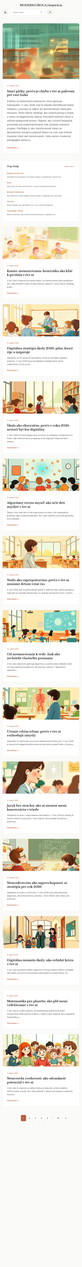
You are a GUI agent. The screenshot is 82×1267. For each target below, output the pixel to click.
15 (58, 1118)
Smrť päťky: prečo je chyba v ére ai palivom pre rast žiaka (41, 93)
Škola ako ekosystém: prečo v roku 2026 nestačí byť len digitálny (38, 427)
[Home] (5, 12)
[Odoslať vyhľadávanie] (41, 12)
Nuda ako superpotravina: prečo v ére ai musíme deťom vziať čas (38, 582)
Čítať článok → (13, 148)
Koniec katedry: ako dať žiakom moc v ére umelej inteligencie (30, 205)
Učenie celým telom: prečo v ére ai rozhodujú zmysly (34, 733)
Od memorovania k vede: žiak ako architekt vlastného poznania (33, 656)
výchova (10, 201)
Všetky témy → (69, 166)
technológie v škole (15, 211)
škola (9, 183)
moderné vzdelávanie (15, 192)
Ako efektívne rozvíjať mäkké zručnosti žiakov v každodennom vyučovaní (34, 196)
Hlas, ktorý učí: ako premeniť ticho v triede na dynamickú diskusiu (31, 186)
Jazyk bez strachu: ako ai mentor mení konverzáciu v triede (37, 807)
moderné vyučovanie (15, 173)
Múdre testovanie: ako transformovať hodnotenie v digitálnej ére (31, 214)
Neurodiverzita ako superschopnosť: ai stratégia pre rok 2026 (37, 885)
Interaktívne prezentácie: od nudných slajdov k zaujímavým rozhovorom (34, 177)
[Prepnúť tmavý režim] (50, 12)
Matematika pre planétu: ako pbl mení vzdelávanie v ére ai (37, 1003)
